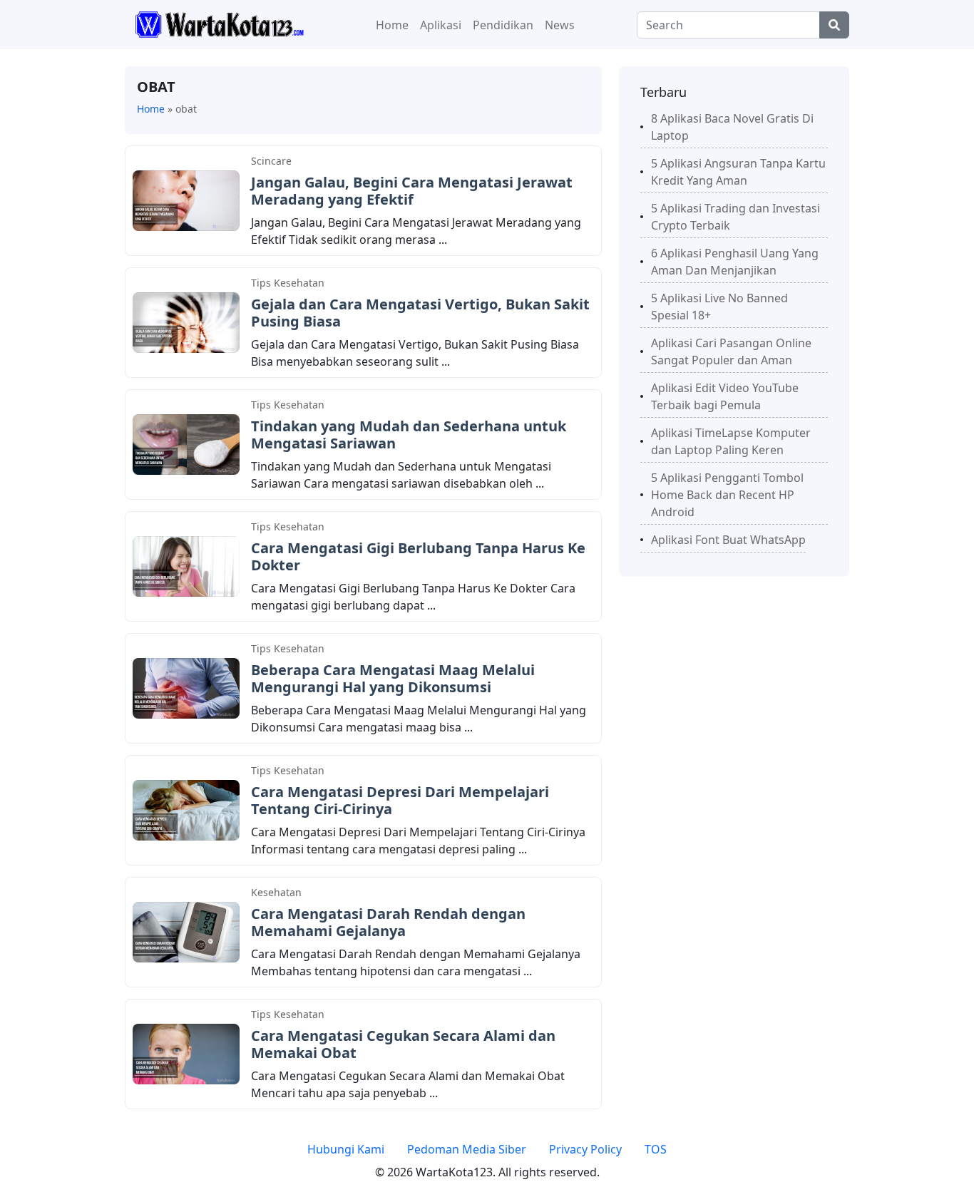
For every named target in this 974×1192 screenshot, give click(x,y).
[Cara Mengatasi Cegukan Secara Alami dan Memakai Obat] (186, 1053)
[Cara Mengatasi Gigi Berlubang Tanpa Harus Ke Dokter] (186, 565)
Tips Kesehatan (287, 282)
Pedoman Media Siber (466, 1149)
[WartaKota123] (219, 23)
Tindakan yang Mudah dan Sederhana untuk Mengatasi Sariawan (408, 434)
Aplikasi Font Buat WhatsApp (728, 540)
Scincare (271, 161)
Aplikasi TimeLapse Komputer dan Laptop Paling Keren (731, 441)
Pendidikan (503, 25)
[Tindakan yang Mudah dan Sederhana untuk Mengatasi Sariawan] (186, 443)
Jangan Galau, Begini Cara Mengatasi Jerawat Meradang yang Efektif (412, 191)
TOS (656, 1149)
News (560, 25)
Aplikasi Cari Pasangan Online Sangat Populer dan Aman (731, 351)
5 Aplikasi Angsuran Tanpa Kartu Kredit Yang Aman (738, 171)
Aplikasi (440, 25)
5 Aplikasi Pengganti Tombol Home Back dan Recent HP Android (727, 495)
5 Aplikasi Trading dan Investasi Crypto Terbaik (735, 216)
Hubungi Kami (345, 1149)
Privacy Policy (585, 1149)
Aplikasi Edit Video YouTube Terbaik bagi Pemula (725, 396)
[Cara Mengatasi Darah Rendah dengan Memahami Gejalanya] (186, 931)
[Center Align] (834, 24)
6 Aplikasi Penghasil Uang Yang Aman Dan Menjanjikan (735, 261)
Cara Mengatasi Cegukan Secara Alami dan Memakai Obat (403, 1044)
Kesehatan (276, 892)
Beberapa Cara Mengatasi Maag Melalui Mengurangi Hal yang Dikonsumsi (393, 678)
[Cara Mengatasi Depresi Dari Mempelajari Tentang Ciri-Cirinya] (186, 809)
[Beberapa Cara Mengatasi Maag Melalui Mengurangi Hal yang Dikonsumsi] (186, 687)
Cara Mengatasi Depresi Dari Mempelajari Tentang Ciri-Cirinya (400, 800)
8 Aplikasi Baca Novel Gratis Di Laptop (732, 127)
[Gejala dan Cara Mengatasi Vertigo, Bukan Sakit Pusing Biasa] (186, 321)
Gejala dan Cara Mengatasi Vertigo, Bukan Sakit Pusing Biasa (420, 312)
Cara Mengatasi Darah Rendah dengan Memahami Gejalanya (388, 922)
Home (392, 25)
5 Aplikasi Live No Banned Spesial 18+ (719, 306)
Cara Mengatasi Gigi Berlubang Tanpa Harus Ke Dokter (418, 556)
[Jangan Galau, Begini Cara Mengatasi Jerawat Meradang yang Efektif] (186, 199)
